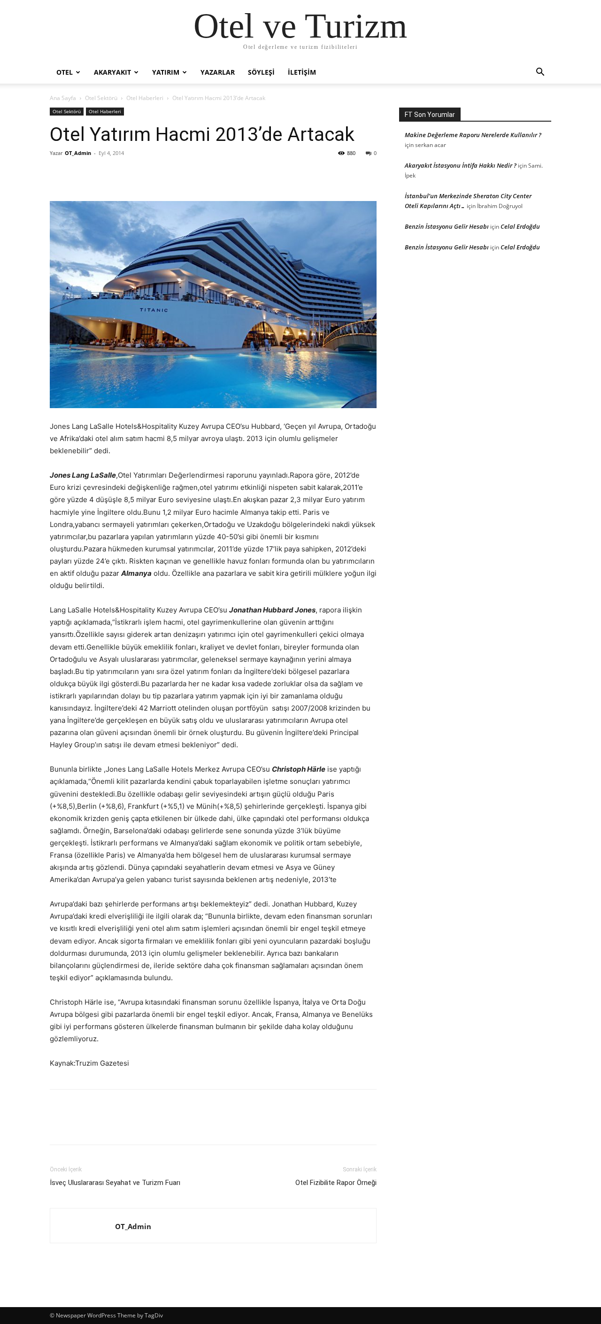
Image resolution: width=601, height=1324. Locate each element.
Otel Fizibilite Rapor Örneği (336, 1182)
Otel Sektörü (101, 98)
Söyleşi (261, 72)
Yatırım (165, 72)
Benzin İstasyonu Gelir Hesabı (447, 226)
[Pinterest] (102, 174)
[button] (540, 73)
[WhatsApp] (124, 174)
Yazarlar (217, 72)
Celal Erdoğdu (520, 226)
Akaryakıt (112, 72)
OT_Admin (78, 152)
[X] (80, 174)
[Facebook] (59, 174)
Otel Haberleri (144, 98)
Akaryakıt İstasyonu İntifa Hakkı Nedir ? (460, 165)
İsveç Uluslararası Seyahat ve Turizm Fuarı (115, 1182)
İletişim (302, 72)
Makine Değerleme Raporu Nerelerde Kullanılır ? (473, 135)
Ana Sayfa (63, 98)
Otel (64, 72)
